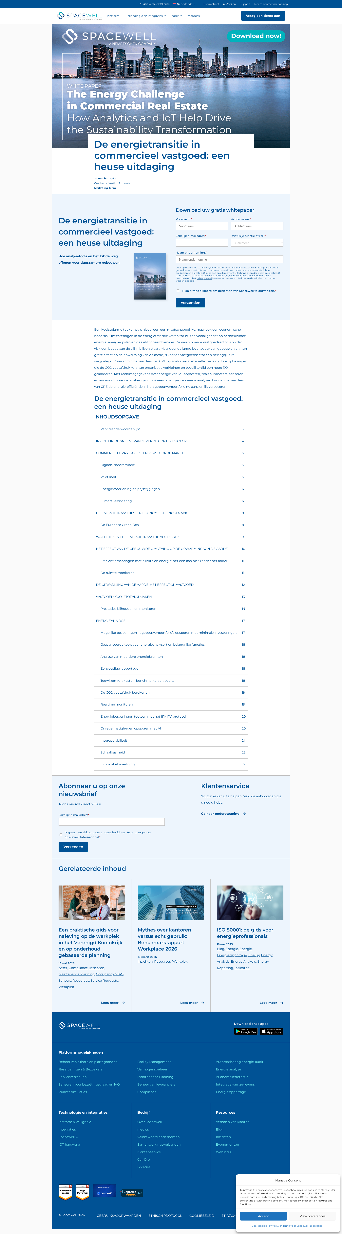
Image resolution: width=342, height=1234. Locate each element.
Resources (192, 16)
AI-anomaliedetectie (232, 1077)
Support (245, 4)
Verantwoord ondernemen (158, 1137)
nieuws (143, 1129)
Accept (263, 1216)
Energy (254, 955)
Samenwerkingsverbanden (159, 1144)
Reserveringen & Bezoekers (80, 1069)
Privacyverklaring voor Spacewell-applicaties (295, 1225)
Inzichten (96, 968)
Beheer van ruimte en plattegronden (88, 1062)
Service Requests (104, 980)
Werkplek (66, 987)
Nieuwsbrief (211, 4)
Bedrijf (174, 16)
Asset (63, 968)
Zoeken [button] (231, 4)
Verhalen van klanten (233, 1122)
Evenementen (227, 1144)
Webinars (223, 1152)
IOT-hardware (69, 1144)
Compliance (78, 968)
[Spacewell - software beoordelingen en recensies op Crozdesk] (105, 1196)
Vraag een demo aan (263, 16)
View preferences (313, 1216)
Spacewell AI (69, 1137)
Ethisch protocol (165, 1216)
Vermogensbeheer (152, 1069)
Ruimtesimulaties (73, 1092)
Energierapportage (232, 955)
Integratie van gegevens (235, 1084)
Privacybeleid (235, 1216)
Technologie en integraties (144, 16)
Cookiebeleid (259, 1225)
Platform (113, 16)
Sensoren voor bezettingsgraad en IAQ (89, 1084)
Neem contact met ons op (271, 4)
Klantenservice (149, 1152)
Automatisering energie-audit (239, 1062)
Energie (232, 949)
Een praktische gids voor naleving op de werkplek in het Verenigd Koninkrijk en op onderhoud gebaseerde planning (91, 942)
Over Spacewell (149, 1122)
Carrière (143, 1159)
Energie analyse (228, 1069)
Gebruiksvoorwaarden (119, 1216)
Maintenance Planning (77, 974)
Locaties (143, 1167)
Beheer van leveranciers (156, 1084)
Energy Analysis (243, 961)
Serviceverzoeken (73, 1077)
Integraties (67, 1129)
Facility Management (154, 1062)
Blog (220, 949)
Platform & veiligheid (75, 1122)
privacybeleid (204, 278)
